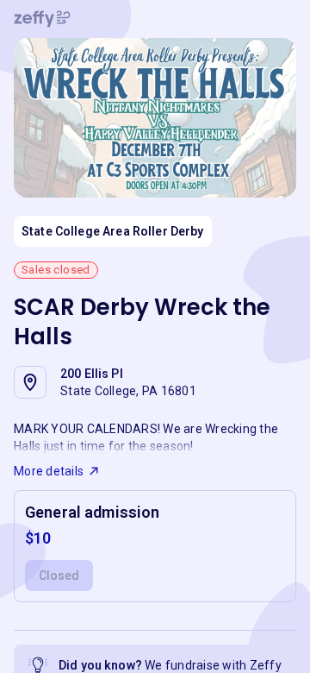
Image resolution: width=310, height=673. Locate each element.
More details (49, 471)
